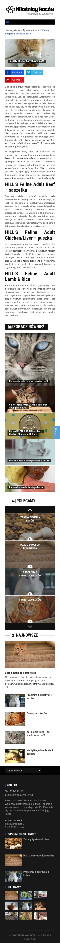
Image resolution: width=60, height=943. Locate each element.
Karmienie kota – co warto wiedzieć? (28, 381)
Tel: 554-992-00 (14, 791)
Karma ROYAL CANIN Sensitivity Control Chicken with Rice (25, 433)
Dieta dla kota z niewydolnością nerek (29, 460)
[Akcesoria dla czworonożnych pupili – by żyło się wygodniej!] (26, 895)
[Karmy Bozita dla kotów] (11, 895)
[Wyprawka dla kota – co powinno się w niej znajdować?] (11, 915)
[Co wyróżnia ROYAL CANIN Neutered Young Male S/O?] (40, 905)
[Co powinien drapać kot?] (26, 905)
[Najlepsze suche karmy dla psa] (26, 915)
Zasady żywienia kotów (36, 839)
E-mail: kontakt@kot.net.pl (19, 794)
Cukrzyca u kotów (30, 599)
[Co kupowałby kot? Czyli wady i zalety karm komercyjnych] (11, 905)
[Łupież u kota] (40, 915)
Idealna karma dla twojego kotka (26, 487)
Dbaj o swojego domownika (20, 672)
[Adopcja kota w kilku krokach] (40, 895)
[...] (6, 687)
